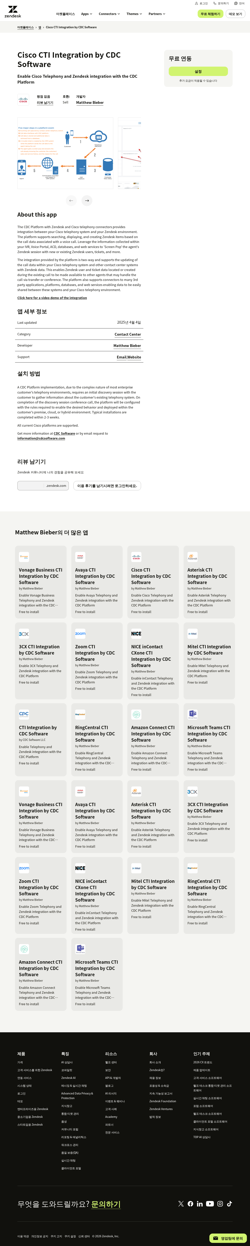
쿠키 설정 (70, 1236)
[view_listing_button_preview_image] (65, 153)
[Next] (86, 200)
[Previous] (71, 200)
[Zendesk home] (14, 12)
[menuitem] (239, 3)
